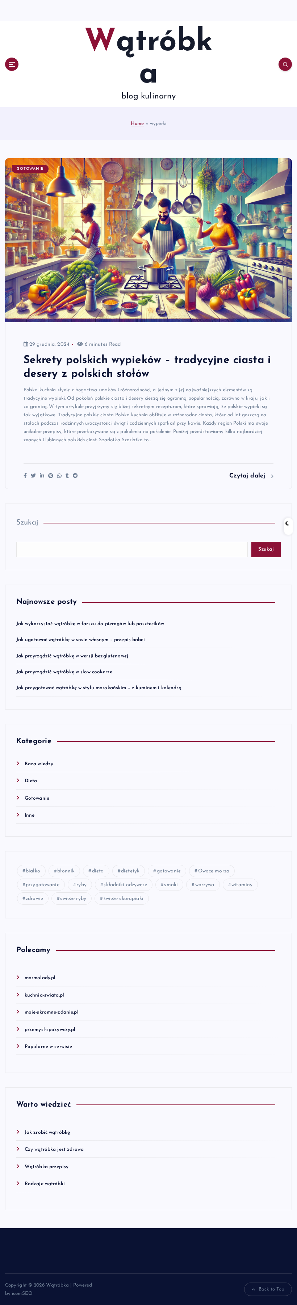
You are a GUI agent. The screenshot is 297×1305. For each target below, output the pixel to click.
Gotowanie (30, 169)
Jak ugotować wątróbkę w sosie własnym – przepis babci (80, 639)
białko (33, 871)
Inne (30, 815)
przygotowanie (42, 885)
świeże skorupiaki (123, 898)
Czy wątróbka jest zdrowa (54, 1149)
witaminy (241, 885)
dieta (98, 871)
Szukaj (27, 522)
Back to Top (272, 1289)
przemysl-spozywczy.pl (50, 1029)
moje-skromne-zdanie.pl (52, 1012)
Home (137, 123)
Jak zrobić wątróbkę (47, 1132)
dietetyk (130, 871)
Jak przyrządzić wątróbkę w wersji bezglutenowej (72, 656)
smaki (171, 885)
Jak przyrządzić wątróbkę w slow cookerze (64, 672)
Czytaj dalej (248, 476)
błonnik (66, 871)
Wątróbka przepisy (46, 1167)
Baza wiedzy (39, 764)
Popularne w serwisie (48, 1046)
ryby (81, 885)
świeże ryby (73, 898)
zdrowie (34, 898)
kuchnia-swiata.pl (44, 995)
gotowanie (169, 871)
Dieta (31, 781)
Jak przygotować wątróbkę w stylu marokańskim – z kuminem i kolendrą (98, 688)
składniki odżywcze (125, 885)
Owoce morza (214, 871)
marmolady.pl (40, 978)
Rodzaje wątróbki (45, 1184)
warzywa (204, 885)
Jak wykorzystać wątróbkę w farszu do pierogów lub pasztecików (90, 624)
